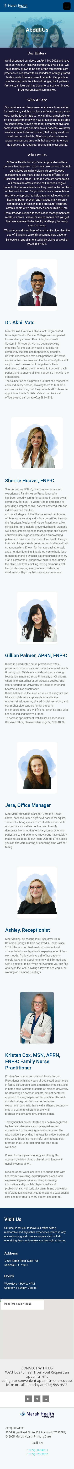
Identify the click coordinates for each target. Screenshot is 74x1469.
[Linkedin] (37, 1398)
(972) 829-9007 (38, 1454)
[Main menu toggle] (67, 6)
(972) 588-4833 (38, 1450)
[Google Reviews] (46, 1398)
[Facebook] (28, 1398)
